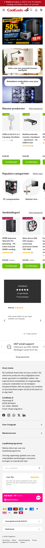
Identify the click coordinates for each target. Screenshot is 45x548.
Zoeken (22, 542)
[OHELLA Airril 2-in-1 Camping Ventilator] (11, 122)
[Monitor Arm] (31, 187)
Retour (14, 540)
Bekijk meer (38, 173)
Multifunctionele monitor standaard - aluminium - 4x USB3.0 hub (30, 138)
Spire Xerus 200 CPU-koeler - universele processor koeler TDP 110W (30, 244)
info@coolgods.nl (15, 409)
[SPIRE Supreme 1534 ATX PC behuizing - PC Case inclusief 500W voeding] (11, 226)
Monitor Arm (31, 199)
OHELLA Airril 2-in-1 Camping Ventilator (11, 135)
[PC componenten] (11, 187)
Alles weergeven (36, 108)
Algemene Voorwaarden (10, 542)
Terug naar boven (22, 357)
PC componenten (11, 199)
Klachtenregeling (24, 540)
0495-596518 (12, 406)
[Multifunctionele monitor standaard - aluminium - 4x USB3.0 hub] (31, 122)
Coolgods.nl (11, 536)
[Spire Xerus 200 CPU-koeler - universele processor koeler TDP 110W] (31, 226)
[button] (41, 10)
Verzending (6, 540)
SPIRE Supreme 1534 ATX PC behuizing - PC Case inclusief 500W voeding (9, 244)
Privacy (34, 540)
